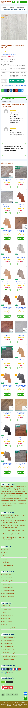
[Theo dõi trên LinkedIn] (16, 669)
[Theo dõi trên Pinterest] (14, 669)
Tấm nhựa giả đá (7, 624)
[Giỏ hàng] (17, 2)
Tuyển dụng (6, 562)
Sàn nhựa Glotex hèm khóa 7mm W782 (7, 256)
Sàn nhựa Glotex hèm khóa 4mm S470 (7, 386)
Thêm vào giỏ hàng (16, 81)
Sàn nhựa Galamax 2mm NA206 (7, 179)
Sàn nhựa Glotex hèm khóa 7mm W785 (7, 308)
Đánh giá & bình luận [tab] (8, 98)
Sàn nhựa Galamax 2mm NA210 (7, 334)
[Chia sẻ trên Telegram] (22, 90)
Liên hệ (5, 552)
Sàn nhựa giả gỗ (20, 7)
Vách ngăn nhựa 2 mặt (9, 628)
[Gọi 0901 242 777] (25, 698)
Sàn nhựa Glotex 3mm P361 (7, 282)
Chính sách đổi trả (8, 643)
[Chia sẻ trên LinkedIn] (19, 90)
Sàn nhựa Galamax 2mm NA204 (21, 231)
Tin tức (5, 556)
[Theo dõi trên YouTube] (19, 669)
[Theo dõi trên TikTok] (8, 669)
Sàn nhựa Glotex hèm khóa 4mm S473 (21, 308)
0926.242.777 (20, 531)
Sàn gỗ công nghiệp (8, 581)
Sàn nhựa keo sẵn (8, 587)
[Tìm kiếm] (13, 2)
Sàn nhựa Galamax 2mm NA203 (21, 412)
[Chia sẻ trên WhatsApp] (2, 90)
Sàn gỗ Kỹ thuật (7, 578)
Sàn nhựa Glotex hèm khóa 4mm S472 (7, 464)
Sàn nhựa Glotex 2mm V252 (21, 179)
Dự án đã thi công (8, 565)
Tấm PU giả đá (7, 612)
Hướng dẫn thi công (8, 659)
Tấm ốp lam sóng (8, 615)
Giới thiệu (5, 549)
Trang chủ (4, 7)
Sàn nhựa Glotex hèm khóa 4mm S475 (21, 386)
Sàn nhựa (11, 7)
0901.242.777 (11, 531)
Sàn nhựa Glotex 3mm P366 (21, 205)
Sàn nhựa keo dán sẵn (18, 85)
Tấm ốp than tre (7, 621)
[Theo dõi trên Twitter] (11, 669)
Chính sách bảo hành (8, 646)
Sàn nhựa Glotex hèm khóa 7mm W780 (21, 282)
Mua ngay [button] (7, 187)
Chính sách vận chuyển (9, 653)
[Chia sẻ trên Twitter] (11, 90)
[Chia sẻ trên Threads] (14, 90)
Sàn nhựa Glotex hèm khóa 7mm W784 (21, 256)
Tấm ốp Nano (6, 618)
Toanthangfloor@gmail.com (14, 534)
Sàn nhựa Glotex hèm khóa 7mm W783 (7, 231)
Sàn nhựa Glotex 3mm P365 (7, 438)
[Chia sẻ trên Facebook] (5, 90)
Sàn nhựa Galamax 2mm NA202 (21, 334)
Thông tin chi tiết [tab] (7, 101)
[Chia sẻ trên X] (8, 90)
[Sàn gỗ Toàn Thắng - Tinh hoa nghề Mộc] (6, 2)
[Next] (6, 41)
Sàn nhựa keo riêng (8, 584)
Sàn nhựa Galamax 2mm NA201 (7, 205)
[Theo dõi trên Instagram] (5, 669)
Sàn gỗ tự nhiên (7, 574)
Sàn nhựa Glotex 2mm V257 (7, 360)
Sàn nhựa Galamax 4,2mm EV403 (7, 412)
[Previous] (2, 41)
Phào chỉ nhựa (7, 609)
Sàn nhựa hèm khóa (8, 590)
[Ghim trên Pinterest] (16, 90)
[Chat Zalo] (25, 693)
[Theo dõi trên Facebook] (2, 669)
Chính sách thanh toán (9, 640)
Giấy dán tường (7, 606)
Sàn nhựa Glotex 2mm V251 (21, 464)
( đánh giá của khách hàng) (8, 54)
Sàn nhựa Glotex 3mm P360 (21, 360)
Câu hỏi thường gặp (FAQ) (10, 656)
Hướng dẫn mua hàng (9, 637)
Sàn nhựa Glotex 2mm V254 (21, 438)
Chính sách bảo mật (8, 650)
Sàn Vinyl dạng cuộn (8, 593)
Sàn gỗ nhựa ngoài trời (9, 596)
